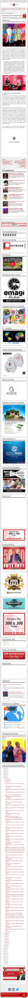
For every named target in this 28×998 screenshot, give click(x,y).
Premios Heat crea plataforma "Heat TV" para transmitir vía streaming (13, 18)
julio (6, 934)
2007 (5, 963)
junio (6, 936)
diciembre (7, 779)
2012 (5, 956)
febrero (6, 942)
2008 (5, 962)
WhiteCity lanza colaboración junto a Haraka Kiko (15, 847)
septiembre (7, 931)
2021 (5, 775)
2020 (5, 777)
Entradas (6, 642)
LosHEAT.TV (12, 51)
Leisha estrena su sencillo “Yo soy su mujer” (14, 914)
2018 (5, 947)
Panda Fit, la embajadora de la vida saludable (14, 894)
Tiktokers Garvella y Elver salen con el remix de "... (15, 916)
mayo (6, 937)
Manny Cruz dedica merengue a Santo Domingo (14, 850)
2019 (5, 945)
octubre (7, 782)
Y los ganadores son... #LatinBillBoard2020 (13, 817)
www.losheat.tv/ (6, 98)
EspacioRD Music (6, 729)
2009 (5, 960)
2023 (5, 772)
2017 (5, 948)
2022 (5, 774)
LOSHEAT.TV (5, 94)
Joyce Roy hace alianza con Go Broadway (13, 913)
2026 (5, 768)
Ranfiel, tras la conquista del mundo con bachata (15, 849)
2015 (5, 951)
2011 (5, 957)
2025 (5, 769)
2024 (5, 771)
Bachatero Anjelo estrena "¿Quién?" (12, 816)
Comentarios (7, 644)
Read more (13, 177)
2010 (5, 959)
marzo (6, 941)
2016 (5, 950)
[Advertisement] (14, 512)
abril (6, 939)
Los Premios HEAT (20, 50)
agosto (6, 933)
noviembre (7, 780)
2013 (5, 954)
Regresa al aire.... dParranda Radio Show (13, 794)
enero (6, 944)
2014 (5, 953)
